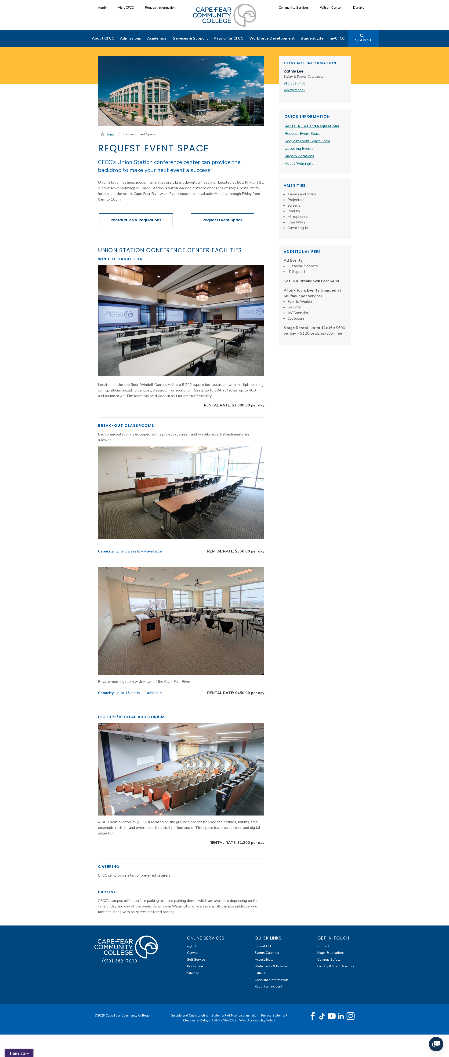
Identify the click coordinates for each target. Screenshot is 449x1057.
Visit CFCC (126, 7)
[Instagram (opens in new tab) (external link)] (351, 1016)
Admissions (130, 38)
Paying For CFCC (228, 38)
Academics (157, 38)
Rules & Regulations (136, 220)
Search (363, 40)
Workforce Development (272, 38)
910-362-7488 (294, 83)
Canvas (192, 952)
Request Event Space (303, 133)
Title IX (260, 973)
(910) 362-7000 (119, 961)
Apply (102, 7)
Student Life (312, 38)
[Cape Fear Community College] (224, 15)
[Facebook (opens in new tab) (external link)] (313, 1016)
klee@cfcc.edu (294, 90)
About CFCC (103, 38)
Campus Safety (328, 959)
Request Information (160, 7)
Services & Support (190, 38)
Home (110, 134)
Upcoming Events (299, 148)
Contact (323, 946)
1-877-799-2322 (224, 1020)
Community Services (294, 7)
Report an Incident (268, 986)
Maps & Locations (299, 156)
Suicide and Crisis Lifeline (190, 1015)
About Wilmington (300, 163)
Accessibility (264, 959)
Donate (358, 7)
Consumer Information (271, 979)
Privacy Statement (274, 1015)
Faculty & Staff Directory (336, 966)
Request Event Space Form (307, 141)
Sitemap (193, 973)
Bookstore (195, 966)
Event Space (223, 220)
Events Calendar (267, 952)
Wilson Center (331, 7)
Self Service (196, 959)
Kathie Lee (294, 71)
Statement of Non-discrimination (235, 1015)
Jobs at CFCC (265, 946)
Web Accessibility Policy (257, 1020)
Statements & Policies (271, 966)
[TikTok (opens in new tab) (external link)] (322, 1016)
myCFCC (337, 38)
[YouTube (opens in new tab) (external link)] (332, 1016)
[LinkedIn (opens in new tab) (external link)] (341, 1016)
